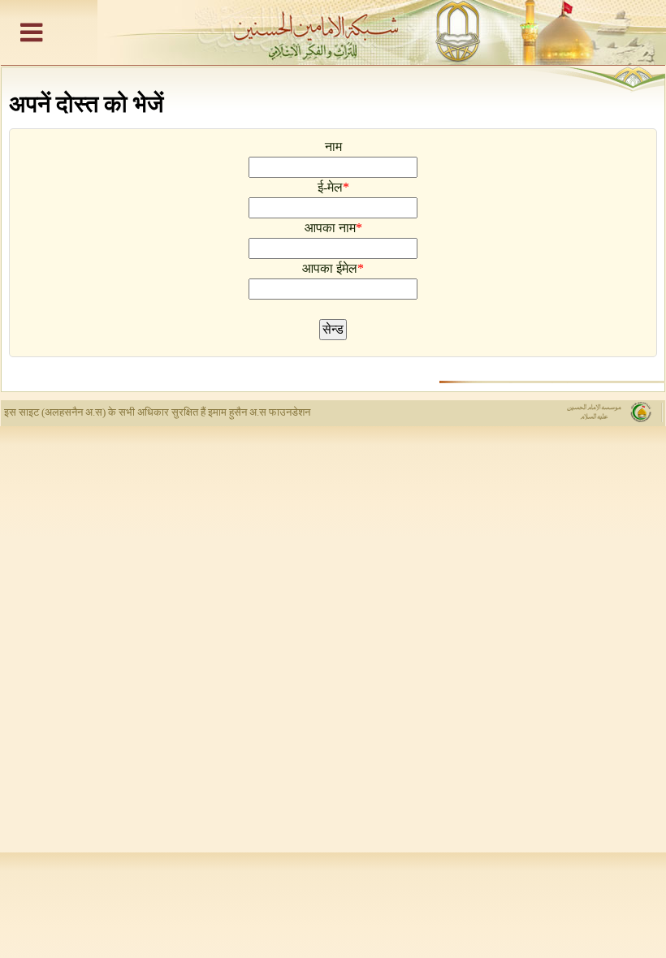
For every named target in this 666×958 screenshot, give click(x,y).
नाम (333, 146)
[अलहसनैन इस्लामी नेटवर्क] (333, 32)
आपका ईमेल (329, 268)
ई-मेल (330, 187)
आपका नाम (330, 228)
